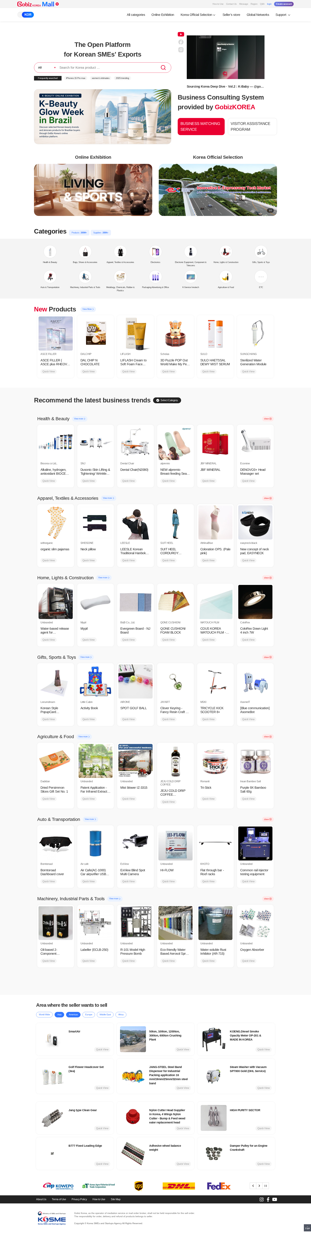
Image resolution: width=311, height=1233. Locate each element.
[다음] (259, 1186)
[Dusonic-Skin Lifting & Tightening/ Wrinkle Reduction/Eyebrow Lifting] (96, 443)
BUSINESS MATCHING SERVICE (200, 126)
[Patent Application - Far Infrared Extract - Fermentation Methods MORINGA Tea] (96, 761)
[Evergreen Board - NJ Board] (135, 602)
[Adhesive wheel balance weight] (133, 1153)
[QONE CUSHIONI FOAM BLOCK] (175, 602)
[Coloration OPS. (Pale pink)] (215, 522)
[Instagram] (261, 1199)
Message (243, 4)
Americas (73, 1014)
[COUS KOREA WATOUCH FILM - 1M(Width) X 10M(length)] (215, 602)
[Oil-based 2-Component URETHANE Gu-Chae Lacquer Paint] (56, 923)
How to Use (218, 4)
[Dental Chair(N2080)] (135, 443)
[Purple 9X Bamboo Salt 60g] (255, 761)
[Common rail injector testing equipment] (255, 844)
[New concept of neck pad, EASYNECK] (255, 522)
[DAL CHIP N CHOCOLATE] (96, 333)
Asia (59, 1014)
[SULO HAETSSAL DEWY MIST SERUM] (215, 333)
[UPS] (57, 1186)
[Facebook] (268, 1199)
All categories (136, 14)
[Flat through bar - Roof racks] (215, 844)
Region (254, 4)
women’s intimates (100, 78)
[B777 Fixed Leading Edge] (52, 1153)
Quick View (48, 371)
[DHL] (97, 1186)
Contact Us (231, 4)
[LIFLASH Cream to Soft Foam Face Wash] (135, 333)
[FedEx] (137, 1186)
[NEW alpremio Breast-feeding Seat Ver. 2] (175, 443)
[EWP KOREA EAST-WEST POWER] (218, 1186)
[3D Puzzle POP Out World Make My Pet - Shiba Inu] (175, 333)
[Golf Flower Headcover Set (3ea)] (52, 1076)
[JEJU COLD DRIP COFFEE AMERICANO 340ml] (175, 761)
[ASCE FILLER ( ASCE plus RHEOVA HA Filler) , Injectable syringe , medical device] (56, 333)
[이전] (253, 1186)
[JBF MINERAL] (215, 443)
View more (79, 418)
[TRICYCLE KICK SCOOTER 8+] (215, 681)
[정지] (265, 1186)
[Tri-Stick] (215, 761)
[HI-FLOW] (175, 844)
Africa (121, 1014)
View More (87, 309)
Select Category (169, 400)
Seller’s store (231, 14)
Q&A (262, 4)
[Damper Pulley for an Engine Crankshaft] (214, 1153)
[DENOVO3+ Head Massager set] (255, 443)
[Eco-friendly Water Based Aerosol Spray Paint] (175, 923)
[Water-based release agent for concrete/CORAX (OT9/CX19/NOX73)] (56, 602)
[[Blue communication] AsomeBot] (255, 681)
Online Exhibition (162, 14)
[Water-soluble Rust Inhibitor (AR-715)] (215, 923)
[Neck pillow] (96, 522)
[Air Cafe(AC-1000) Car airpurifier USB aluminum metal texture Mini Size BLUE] (96, 844)
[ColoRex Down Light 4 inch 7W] (255, 602)
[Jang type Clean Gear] (52, 1118)
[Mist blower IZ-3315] (135, 761)
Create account (284, 4)
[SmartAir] (52, 1039)
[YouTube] (274, 1199)
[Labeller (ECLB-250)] (96, 923)
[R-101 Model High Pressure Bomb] (135, 923)
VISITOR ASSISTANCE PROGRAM (250, 126)
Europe (88, 1014)
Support (281, 14)
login (269, 4)
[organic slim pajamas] (56, 522)
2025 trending (122, 78)
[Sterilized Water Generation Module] (255, 333)
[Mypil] (96, 602)
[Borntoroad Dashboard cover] (56, 844)
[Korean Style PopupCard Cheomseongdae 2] (56, 681)
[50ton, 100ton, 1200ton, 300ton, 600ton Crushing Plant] (133, 1039)
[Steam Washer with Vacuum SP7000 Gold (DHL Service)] (214, 1076)
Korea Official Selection (196, 14)
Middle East (105, 1014)
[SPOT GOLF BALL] (135, 681)
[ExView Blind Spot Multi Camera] (135, 844)
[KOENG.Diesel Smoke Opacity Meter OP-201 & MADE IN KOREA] (214, 1039)
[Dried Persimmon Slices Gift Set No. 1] (56, 761)
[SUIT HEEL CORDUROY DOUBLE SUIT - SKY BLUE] (175, 522)
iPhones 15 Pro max (75, 78)
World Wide (44, 1014)
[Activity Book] (96, 681)
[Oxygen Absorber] (255, 923)
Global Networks (258, 14)
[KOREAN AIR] (178, 1186)
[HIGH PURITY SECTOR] (214, 1118)
